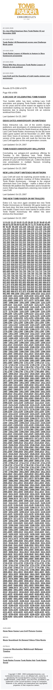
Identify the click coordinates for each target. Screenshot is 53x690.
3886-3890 (34, 579)
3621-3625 (45, 552)
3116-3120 (23, 503)
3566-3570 (24, 547)
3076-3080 (34, 498)
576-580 (14, 262)
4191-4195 (13, 610)
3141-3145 (29, 505)
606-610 (14, 265)
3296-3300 (24, 521)
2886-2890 (13, 481)
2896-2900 (34, 481)
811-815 (6, 280)
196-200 (30, 233)
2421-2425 (28, 434)
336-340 (14, 245)
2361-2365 (45, 427)
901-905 (6, 287)
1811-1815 (24, 374)
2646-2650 (29, 456)
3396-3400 (45, 530)
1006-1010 (35, 294)
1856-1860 (24, 378)
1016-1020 (7, 296)
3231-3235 (29, 514)
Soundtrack (13, 640)
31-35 (36, 222)
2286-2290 (29, 421)
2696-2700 (39, 461)
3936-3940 (45, 583)
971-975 (22, 291)
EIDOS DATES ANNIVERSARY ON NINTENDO (24, 121)
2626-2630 (34, 454)
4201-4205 (34, 610)
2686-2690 (18, 461)
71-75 (33, 225)
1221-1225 (13, 316)
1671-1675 (13, 360)
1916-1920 (7, 385)
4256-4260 (7, 617)
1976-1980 (39, 389)
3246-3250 (13, 516)
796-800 (30, 278)
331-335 (6, 245)
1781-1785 (7, 372)
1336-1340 (18, 327)
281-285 (22, 240)
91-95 (8, 227)
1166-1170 (39, 309)
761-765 (22, 276)
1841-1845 (39, 376)
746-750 (46, 274)
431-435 (22, 251)
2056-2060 (18, 398)
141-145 (38, 229)
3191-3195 (39, 510)
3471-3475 (13, 539)
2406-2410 (45, 432)
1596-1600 (45, 352)
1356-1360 (13, 329)
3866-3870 (39, 576)
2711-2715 (24, 463)
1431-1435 (29, 336)
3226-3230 (18, 514)
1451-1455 (24, 338)
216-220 (14, 236)
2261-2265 (24, 418)
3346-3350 (34, 525)
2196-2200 (29, 412)
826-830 (30, 280)
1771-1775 (34, 369)
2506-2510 (18, 443)
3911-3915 (39, 581)
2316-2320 (45, 423)
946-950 (30, 289)
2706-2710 (13, 463)
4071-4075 (45, 596)
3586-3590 (18, 550)
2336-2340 (39, 425)
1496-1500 (24, 343)
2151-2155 (29, 407)
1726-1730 (34, 365)
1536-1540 (13, 347)
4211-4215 (7, 612)
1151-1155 (7, 309)
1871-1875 (7, 380)
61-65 (22, 225)
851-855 (22, 282)
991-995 (6, 294)
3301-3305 (34, 521)
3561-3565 (13, 547)
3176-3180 (7, 510)
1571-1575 (39, 349)
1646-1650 (7, 358)
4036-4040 (18, 594)
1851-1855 (13, 378)
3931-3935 (34, 583)
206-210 (46, 233)
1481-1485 (39, 340)
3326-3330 (39, 523)
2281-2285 (18, 421)
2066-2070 (39, 398)
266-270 (46, 238)
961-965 (6, 291)
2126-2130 (24, 405)
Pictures (31, 631)
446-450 (46, 251)
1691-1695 (7, 363)
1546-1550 (34, 347)
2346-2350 (13, 427)
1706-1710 (39, 363)
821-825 (22, 280)
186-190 (14, 233)
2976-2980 (13, 490)
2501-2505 (7, 443)
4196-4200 (24, 610)
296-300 (46, 240)
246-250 (14, 238)
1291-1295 (18, 323)
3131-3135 (7, 505)
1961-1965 (7, 389)
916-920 (30, 287)
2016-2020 (28, 394)
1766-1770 (24, 369)
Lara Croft (24, 631)
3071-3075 (24, 498)
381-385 (38, 247)
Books (43, 640)
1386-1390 (29, 331)
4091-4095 (39, 599)
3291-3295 (13, 521)
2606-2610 (39, 452)
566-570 (46, 260)
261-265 (38, 238)
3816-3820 (28, 572)
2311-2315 (34, 423)
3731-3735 (39, 563)
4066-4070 (34, 596)
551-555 (22, 260)
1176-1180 (13, 311)
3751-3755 (34, 565)
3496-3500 (18, 541)
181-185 (6, 233)
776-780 (46, 276)
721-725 (6, 274)
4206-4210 (45, 610)
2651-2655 (39, 456)
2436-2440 (13, 436)
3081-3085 (45, 498)
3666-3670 (45, 556)
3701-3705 (24, 561)
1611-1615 (28, 354)
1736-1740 (7, 367)
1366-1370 (34, 329)
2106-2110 (29, 403)
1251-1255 (29, 318)
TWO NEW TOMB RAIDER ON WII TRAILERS (23, 199)
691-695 (6, 271)
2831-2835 (39, 474)
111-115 (38, 227)
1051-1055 (34, 298)
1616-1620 (39, 354)
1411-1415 (34, 334)
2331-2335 (29, 425)
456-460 (14, 254)
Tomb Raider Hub (28, 660)
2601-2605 (29, 452)
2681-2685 (7, 461)
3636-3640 (29, 554)
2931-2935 (13, 485)
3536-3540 (7, 545)
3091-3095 (18, 501)
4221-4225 (28, 612)
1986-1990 (13, 392)
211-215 (6, 236)
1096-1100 (35, 303)
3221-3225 (7, 514)
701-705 (22, 271)
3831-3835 (13, 574)
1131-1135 (13, 307)
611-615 (22, 265)
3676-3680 (18, 559)
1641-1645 (45, 356)
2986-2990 (34, 490)
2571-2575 (13, 449)
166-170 (30, 231)
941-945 (22, 289)
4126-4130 (18, 603)
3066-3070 (13, 498)
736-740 (30, 274)
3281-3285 (39, 519)
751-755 (6, 276)
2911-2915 (18, 483)
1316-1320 (24, 325)
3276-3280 (29, 519)
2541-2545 (45, 445)
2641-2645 (18, 456)
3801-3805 (45, 570)
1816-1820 (34, 374)
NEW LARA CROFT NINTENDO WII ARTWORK (24, 173)
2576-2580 (24, 449)
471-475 (38, 254)
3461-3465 (39, 536)
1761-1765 (13, 369)
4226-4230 (39, 612)
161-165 (22, 231)
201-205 (38, 233)
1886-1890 (39, 380)
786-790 (14, 278)
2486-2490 (24, 441)
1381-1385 (18, 331)
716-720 (46, 271)
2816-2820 (7, 474)
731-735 (22, 274)
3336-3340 (13, 525)
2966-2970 (39, 487)
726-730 (14, 274)
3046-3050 (18, 496)
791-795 (22, 278)
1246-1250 (18, 318)
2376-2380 (29, 429)
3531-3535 (45, 543)
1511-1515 (7, 345)
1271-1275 (24, 320)
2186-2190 (7, 412)
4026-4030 (45, 592)
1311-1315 (13, 325)
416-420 (46, 249)
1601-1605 (7, 354)
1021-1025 (18, 296)
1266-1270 (13, 320)
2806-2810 (35, 472)
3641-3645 (39, 554)
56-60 (16, 225)
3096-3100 (29, 501)
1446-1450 (13, 338)
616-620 (30, 265)
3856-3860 (18, 576)
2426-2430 (39, 434)
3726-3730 (29, 563)
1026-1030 (29, 296)
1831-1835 (18, 376)
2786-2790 (39, 470)
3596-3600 (39, 550)
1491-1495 (13, 343)
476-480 (46, 254)
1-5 (4, 222)
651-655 (38, 267)
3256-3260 (34, 516)
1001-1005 (25, 294)
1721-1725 (24, 365)
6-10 (8, 222)
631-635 (6, 267)
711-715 (38, 271)
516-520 (14, 258)
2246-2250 (39, 416)
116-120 (46, 227)
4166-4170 (7, 608)
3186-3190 (29, 510)
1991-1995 (24, 392)
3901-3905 (18, 581)
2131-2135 (34, 405)
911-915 (22, 287)
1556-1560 (7, 349)
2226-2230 (45, 414)
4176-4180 (29, 608)
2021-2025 (39, 394)
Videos (32, 640)
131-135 (22, 229)
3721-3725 (18, 563)
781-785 (6, 278)
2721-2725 (45, 463)
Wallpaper (39, 649)
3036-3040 (45, 494)
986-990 (46, 291)
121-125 (6, 229)
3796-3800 (34, 570)
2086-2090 (34, 400)
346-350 (30, 245)
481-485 (6, 256)
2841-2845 (13, 476)
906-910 (14, 287)
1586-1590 (24, 352)
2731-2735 (18, 465)
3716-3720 (7, 563)
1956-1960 (45, 387)
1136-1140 (24, 307)
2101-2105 (18, 403)
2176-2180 (34, 409)
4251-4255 (45, 614)
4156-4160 (34, 605)
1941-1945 (13, 387)
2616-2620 (13, 454)
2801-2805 (24, 472)
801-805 (38, 278)
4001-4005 (39, 590)
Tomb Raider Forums (11, 660)
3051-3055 (29, 496)
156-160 (14, 231)
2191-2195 (18, 412)
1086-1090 (13, 303)
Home (5, 631)
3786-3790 (13, 570)
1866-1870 (45, 378)
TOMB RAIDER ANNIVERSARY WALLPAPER (24, 149)
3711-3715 (45, 561)
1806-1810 (13, 374)
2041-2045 (34, 396)
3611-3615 (24, 552)
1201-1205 (18, 314)
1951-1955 (34, 387)
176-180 (46, 231)
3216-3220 (45, 512)
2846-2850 (24, 476)
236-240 (46, 236)
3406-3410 (18, 532)
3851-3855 (7, 576)
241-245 (6, 238)
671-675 (22, 269)
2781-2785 (29, 470)
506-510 (46, 256)
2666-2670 (24, 458)
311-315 (22, 242)
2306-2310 (24, 423)
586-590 (30, 262)
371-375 (22, 247)
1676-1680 (24, 360)
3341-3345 (24, 525)
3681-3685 (29, 559)
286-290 (30, 240)
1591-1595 (34, 352)
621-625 (38, 265)
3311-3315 (7, 523)
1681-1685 (34, 360)
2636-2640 (7, 456)
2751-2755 (13, 467)
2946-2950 (45, 485)
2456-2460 (7, 438)
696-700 (14, 271)
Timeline (6, 651)
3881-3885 (24, 579)
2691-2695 (29, 461)
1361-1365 (24, 329)
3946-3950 (18, 585)
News (10, 631)
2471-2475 (39, 438)
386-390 (46, 247)
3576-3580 (45, 547)
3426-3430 (13, 534)
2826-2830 (29, 474)
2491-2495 (34, 441)
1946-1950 (24, 387)
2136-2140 (45, 405)
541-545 (6, 260)
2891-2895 (24, 481)
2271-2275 (45, 418)
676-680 (30, 269)
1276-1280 (34, 320)
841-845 (6, 282)
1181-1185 (24, 311)
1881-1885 (29, 380)
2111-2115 (39, 403)
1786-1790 (18, 372)
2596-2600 (18, 452)
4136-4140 (39, 603)
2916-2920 (28, 483)
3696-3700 (13, 561)
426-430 (14, 251)
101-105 (22, 227)
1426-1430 (18, 336)
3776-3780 (39, 568)
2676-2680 (45, 458)
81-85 (44, 225)
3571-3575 (34, 547)
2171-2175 (24, 409)
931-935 (6, 289)
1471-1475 (18, 340)
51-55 (10, 225)
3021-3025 (13, 494)
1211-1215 (39, 314)
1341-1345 (29, 327)
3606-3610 (13, 552)
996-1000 (15, 294)
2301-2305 (13, 423)
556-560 (30, 260)
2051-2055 (7, 398)
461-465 (22, 254)
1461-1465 (45, 338)
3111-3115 (13, 503)
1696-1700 (18, 363)
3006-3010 (29, 492)
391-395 (6, 249)
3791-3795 (24, 570)
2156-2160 (39, 407)
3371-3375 (39, 527)
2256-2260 (13, 418)
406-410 (30, 249)
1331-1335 (7, 327)
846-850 (14, 282)
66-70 (27, 225)
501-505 (38, 256)
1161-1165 (28, 309)
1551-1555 (45, 347)
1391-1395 (39, 331)
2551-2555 (18, 447)
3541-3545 (18, 545)
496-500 (30, 256)
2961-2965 (29, 487)
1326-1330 (45, 325)
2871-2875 (29, 478)
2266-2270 (34, 418)
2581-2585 (34, 449)
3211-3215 (34, 512)
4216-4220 (18, 612)
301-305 (6, 242)
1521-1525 (28, 345)
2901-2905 (45, 481)
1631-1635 (24, 356)
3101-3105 (39, 501)
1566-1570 (29, 349)
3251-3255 (24, 516)
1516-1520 (18, 345)
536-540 (46, 258)
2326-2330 (18, 425)
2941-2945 (34, 485)
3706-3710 (35, 561)
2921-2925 (39, 483)
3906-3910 (29, 581)
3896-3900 (7, 581)
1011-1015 (45, 294)
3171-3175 (45, 507)
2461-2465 (18, 438)
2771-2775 (7, 470)
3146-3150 (39, 505)
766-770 (30, 276)
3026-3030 (24, 494)
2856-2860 (45, 476)
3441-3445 (45, 534)
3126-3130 (45, 503)
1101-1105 (45, 303)
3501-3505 (29, 541)
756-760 (14, 276)
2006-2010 (7, 394)
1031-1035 (39, 296)
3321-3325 (28, 523)
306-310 (14, 242)
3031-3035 (34, 494)
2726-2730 (7, 465)
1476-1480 (29, 340)
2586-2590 (45, 449)
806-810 (46, 278)
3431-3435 (24, 534)
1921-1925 (18, 385)
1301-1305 (39, 323)
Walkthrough (28, 649)
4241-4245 (24, 614)
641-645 (22, 267)
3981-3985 (45, 588)
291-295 (38, 240)
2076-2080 (13, 400)
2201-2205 (39, 412)
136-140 (30, 229)
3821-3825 (39, 572)
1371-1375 (45, 329)
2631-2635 (45, 454)
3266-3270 (7, 519)
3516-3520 (13, 543)
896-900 (46, 285)
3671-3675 (7, 559)
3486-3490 (45, 539)
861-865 (38, 282)
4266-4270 (29, 617)
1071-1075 (29, 300)
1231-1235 (34, 316)
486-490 (14, 256)
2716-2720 (34, 463)
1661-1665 (39, 358)
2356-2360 (34, 427)
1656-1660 (29, 358)
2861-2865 (7, 478)
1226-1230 (24, 316)
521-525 (22, 258)
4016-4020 (24, 592)
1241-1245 (7, 318)
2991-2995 (45, 490)
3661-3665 (34, 556)
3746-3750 (24, 565)
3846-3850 (45, 574)
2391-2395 (13, 432)
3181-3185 (18, 510)
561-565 (38, 260)
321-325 (38, 242)
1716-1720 (13, 365)
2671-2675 (34, 458)
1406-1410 (24, 334)
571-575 (6, 262)
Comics (39, 631)
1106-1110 (7, 305)
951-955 (38, 289)
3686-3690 (39, 559)
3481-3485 (34, 539)
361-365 (6, 247)
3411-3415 (28, 532)
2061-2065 (29, 398)
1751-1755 (39, 367)
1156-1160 (18, 309)
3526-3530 (34, 543)
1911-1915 (45, 383)
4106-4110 (24, 601)
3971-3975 (24, 588)
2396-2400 (24, 432)
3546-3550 (29, 545)
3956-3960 (39, 585)
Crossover (7, 649)
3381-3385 (13, 530)
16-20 (19, 222)
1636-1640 (34, 356)
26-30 (30, 222)
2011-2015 (18, 394)
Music (5, 640)
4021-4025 (34, 592)
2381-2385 (39, 429)
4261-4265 (18, 617)
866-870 (46, 282)
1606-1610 (18, 354)
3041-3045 (7, 496)
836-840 (46, 280)
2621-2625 (24, 454)
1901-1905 (24, 383)
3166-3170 (34, 507)
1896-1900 (13, 383)
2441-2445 (24, 436)
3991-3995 (18, 590)
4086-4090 (29, 599)
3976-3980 (34, 588)
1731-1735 (45, 365)
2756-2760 (24, 467)
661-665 (6, 269)
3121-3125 (34, 503)
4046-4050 (39, 594)
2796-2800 (13, 472)
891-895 (38, 285)
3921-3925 (13, 583)
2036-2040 (24, 396)
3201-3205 (13, 512)
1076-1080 (39, 300)
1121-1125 (39, 305)
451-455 (6, 254)
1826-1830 (7, 376)
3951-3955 (29, 585)
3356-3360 (7, 527)
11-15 (13, 222)
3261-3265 (45, 516)
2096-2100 (7, 403)
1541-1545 (24, 347)
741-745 (38, 274)
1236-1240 (45, 316)
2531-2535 (24, 445)
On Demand (24, 640)
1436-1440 (39, 336)
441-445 (38, 251)
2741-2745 (39, 465)
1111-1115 (17, 305)
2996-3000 (7, 492)
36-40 (41, 222)
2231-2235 (7, 416)
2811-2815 (45, 472)
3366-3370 (29, 527)
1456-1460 (34, 338)
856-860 (30, 282)
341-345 (22, 245)
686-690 (46, 269)
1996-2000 (34, 392)
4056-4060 (13, 596)
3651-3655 (13, 556)
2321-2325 (7, 425)
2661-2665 (13, 458)
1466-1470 (7, 340)
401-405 (22, 249)
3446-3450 (7, 536)
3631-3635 (18, 554)
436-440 (30, 251)
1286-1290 (7, 323)
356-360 (46, 245)
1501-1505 (34, 343)
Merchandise (17, 649)
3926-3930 (24, 583)
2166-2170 (13, 409)
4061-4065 (24, 596)
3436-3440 (34, 534)
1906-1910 (35, 383)
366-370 (14, 247)
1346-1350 (39, 327)
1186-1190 (34, 311)
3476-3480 (24, 539)
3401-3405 (7, 532)
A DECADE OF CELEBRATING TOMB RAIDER (24, 97)
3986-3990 (7, 590)
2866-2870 (18, 478)
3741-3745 (13, 565)
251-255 (22, 238)
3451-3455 (18, 536)
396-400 (14, 249)
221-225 (22, 236)
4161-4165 (45, 605)
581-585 (22, 262)
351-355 (38, 245)
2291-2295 (39, 421)
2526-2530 (13, 445)
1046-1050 (24, 298)
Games (16, 631)
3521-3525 (24, 543)
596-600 (46, 262)
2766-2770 (45, 467)
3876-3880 (13, 579)
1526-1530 (39, 345)
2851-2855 (34, 476)
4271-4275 (39, 617)
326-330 (46, 242)
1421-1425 (7, 336)
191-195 (22, 233)
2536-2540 (34, 445)
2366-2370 (7, 429)
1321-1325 (34, 325)
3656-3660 (24, 556)
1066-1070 (18, 300)
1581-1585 (13, 352)
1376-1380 (7, 331)
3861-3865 (29, 576)
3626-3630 (7, 554)
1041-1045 (13, 298)
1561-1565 (18, 349)
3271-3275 (18, 519)
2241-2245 (29, 416)
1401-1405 (13, 334)
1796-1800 (39, 372)
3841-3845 (34, 574)
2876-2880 (39, 478)
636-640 (14, 267)
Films (37, 640)
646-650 (30, 267)
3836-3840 (24, 574)
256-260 (30, 238)
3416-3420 (39, 532)
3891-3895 (45, 579)
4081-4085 (18, 599)
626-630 (46, 265)
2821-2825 (18, 474)
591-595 (38, 262)
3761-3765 (7, 568)
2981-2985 (24, 490)
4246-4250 (34, 614)
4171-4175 (18, 608)
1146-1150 (45, 307)
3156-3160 (13, 507)
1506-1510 (45, 343)
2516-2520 (39, 443)
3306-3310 (45, 521)
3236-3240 (39, 514)
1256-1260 (39, 318)
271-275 (6, 240)
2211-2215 (13, 414)
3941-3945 (7, 585)
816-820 (14, 280)
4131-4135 (29, 603)
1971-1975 (29, 389)
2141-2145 (7, 407)
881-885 (22, 285)
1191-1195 (45, 311)
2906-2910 (7, 483)
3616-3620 (34, 552)
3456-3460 (29, 536)
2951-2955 (7, 487)
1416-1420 (45, 334)
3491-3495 (7, 541)
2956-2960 (18, 487)
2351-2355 (24, 427)
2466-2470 (29, 438)
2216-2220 (24, 414)
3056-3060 (39, 496)
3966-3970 (13, 588)
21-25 (24, 222)
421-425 (6, 251)
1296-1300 (29, 323)
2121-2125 (13, 405)
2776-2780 (18, 470)
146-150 (46, 229)
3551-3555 (39, 545)
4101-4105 (13, 601)
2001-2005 (45, 392)
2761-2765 (34, 467)
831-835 (38, 280)
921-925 (38, 287)
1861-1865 (34, 378)
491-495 (22, 256)
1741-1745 (18, 367)
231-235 (38, 236)
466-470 (30, 254)
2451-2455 (45, 436)
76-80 (38, 225)
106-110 (30, 227)
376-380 (30, 247)
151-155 (6, 231)
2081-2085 (24, 400)
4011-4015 (13, 592)
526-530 (30, 258)
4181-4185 (39, 608)
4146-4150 (13, 605)
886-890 (30, 285)
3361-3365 (18, 527)
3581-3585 (7, 550)
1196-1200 (7, 314)
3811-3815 (18, 572)
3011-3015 (39, 492)
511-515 (6, 258)
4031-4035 (7, 594)
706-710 (30, 271)
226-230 (30, 236)
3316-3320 (18, 523)
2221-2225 (34, 414)
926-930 (46, 287)
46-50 (5, 225)
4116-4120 (45, 601)
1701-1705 (29, 363)
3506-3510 (39, 541)
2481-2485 (13, 441)
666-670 (14, 269)
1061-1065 (7, 300)
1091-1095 (24, 303)
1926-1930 (29, 385)
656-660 (46, 267)
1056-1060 (45, 298)
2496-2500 (45, 441)
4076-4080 (7, 599)
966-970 (14, 291)
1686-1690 (45, 360)
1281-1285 (45, 320)
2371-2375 (18, 429)
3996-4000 (29, 590)
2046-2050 (45, 396)
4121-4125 (7, 603)
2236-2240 (18, 416)
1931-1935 (39, 385)
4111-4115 (34, 601)
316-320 (30, 242)
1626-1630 (13, 356)
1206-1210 (29, 314)
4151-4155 (24, 605)
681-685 (38, 269)
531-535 (38, 258)
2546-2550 (7, 447)
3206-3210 (24, 512)
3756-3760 (45, 565)
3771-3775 (29, 568)
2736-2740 (29, 465)
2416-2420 (18, 434)
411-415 (38, 249)
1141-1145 (34, 307)
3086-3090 (7, 501)
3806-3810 (7, 572)
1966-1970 (18, 389)
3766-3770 (18, 568)
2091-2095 (45, 400)
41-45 (47, 222)
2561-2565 (39, 447)
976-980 (30, 291)
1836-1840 (29, 376)
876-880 (14, 285)
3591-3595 (29, 550)
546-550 (14, 260)
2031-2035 (13, 396)
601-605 (6, 265)
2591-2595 (7, 452)
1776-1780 (45, 369)
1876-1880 (18, 380)
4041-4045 (29, 594)
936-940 (14, 289)
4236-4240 (13, 614)
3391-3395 (34, 530)
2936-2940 (24, 485)
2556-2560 (29, 447)
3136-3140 (18, 505)
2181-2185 (45, 409)
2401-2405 (34, 432)
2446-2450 (34, 436)
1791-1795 (29, 372)
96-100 (15, 227)
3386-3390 (24, 530)
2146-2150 (18, 407)
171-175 (38, 231)
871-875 (6, 285)
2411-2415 (7, 434)
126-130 (14, 229)
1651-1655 (18, 358)
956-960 (46, 289)
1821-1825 (45, 374)
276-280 (14, 240)
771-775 (38, 276)
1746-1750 (29, 367)
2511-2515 (28, 443)
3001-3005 (18, 492)
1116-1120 (28, 305)
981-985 (38, 291)
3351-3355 (45, 525)
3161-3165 (24, 507)
